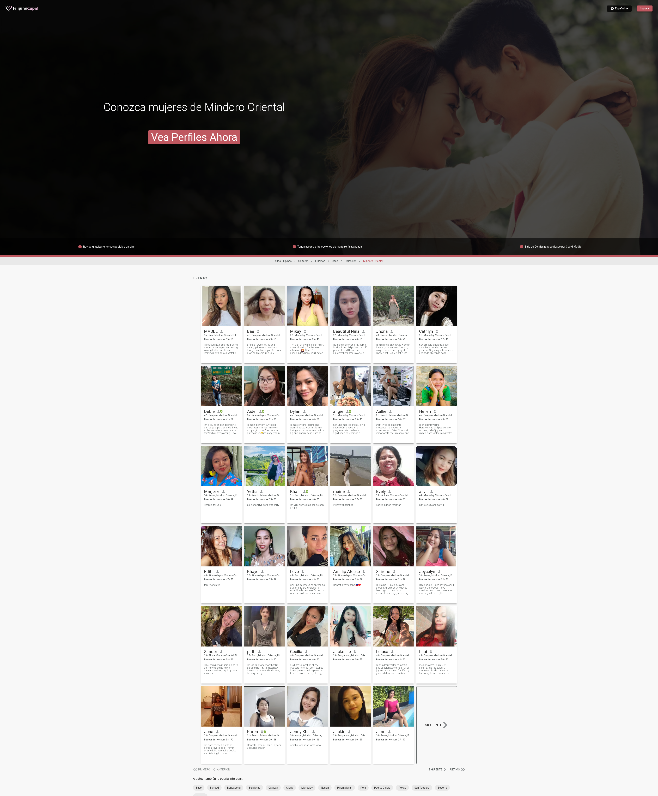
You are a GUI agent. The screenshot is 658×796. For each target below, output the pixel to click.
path (251, 651)
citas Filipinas (283, 261)
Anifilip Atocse (346, 571)
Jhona (382, 331)
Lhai (423, 651)
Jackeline (342, 651)
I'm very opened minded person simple (307, 506)
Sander (210, 651)
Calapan (273, 787)
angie (338, 411)
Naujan (325, 787)
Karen (252, 731)
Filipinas (320, 261)
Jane (380, 731)
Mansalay (307, 787)
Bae (250, 331)
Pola (363, 787)
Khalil (295, 491)
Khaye (252, 571)
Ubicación (350, 261)
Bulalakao (254, 787)
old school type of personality (263, 505)
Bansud (214, 787)
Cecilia (296, 651)
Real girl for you (212, 505)
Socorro (442, 787)
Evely (381, 491)
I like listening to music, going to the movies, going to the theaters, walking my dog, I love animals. (221, 669)
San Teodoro (421, 787)
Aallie (381, 411)
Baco (199, 787)
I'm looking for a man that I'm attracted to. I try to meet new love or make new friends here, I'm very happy (263, 669)
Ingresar (645, 8)
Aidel (252, 411)
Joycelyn (427, 571)
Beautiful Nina (346, 331)
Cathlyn (426, 331)
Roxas (402, 787)
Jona (208, 731)
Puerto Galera (382, 787)
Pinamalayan (344, 787)
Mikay (295, 331)
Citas (335, 261)
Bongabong (234, 787)
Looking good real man (388, 505)
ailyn (423, 491)
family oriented (212, 585)
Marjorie (212, 491)
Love (294, 571)
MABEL (211, 331)
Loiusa (382, 651)
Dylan (295, 411)
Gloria (289, 787)
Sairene (383, 571)
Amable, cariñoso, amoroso (305, 745)
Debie (209, 411)
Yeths (252, 491)
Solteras (303, 261)
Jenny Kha (300, 731)
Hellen (425, 411)
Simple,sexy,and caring (431, 505)
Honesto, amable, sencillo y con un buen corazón (264, 746)
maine (339, 491)
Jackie (339, 731)
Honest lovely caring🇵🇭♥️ (347, 585)
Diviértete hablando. (343, 505)
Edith (209, 571)
